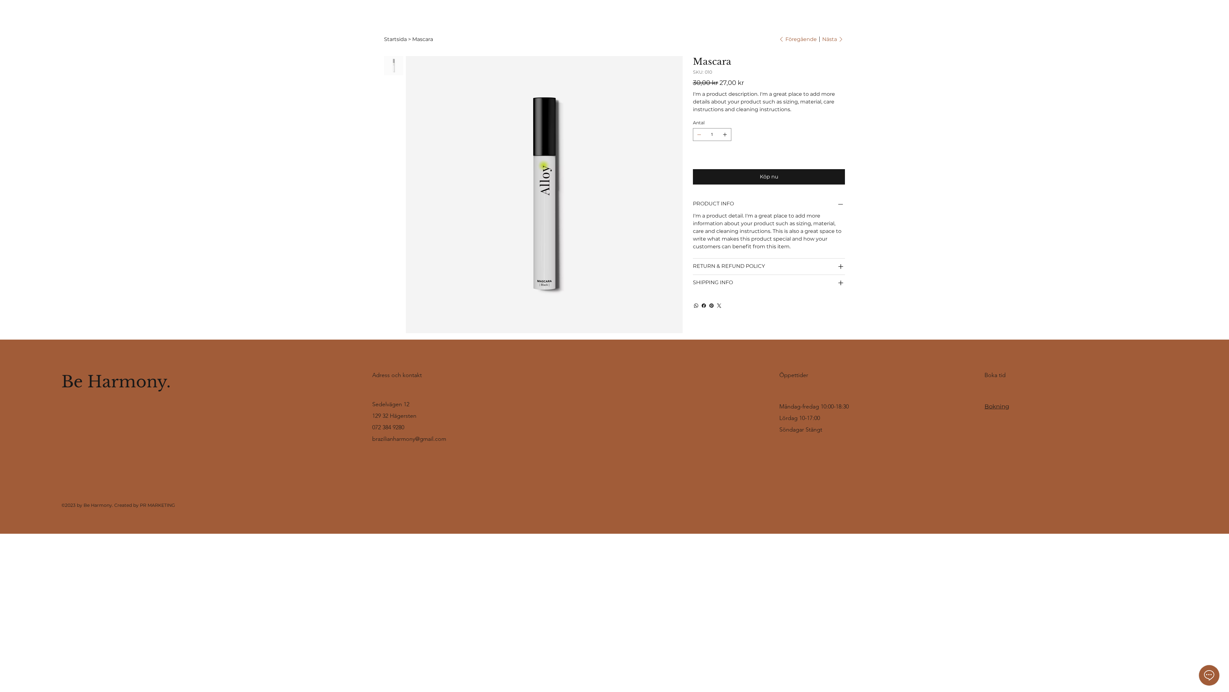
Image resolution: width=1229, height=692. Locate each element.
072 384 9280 (388, 427)
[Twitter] (719, 305)
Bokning (996, 406)
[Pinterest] (711, 305)
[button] (1198, 14)
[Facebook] (704, 305)
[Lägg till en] (725, 134)
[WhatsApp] (696, 305)
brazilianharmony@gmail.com (409, 438)
